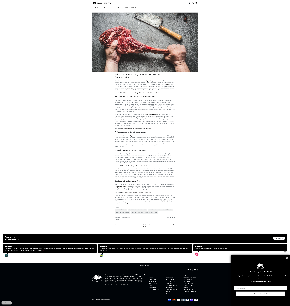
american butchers (121, 209)
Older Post (118, 224)
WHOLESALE (170, 283)
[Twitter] (188, 269)
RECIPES (168, 291)
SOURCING (169, 277)
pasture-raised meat (137, 212)
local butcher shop (167, 209)
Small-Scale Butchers (151, 212)
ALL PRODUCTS (154, 275)
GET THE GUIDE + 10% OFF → (260, 294)
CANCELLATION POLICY (189, 286)
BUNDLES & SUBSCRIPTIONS (154, 288)
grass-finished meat (154, 209)
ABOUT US (169, 275)
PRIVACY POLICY (189, 289)
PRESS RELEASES (171, 289)
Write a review (279, 238)
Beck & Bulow (106, 299)
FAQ (185, 275)
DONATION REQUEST (190, 283)
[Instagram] (192, 269)
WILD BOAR (152, 281)
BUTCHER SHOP (171, 281)
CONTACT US (188, 279)
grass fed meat (142, 209)
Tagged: (117, 207)
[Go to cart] (196, 3)
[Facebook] (190, 269)
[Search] (189, 3)
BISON (151, 277)
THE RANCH (170, 279)
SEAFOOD (152, 285)
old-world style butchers (122, 212)
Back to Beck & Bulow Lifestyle (145, 225)
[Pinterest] (197, 269)
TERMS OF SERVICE (190, 291)
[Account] (193, 3)
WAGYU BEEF (153, 283)
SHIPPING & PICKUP (190, 277)
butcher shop (132, 209)
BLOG (168, 293)
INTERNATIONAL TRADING (171, 286)
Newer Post (172, 224)
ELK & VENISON (154, 279)
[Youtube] (195, 269)
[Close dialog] (287, 258)
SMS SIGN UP (188, 281)
